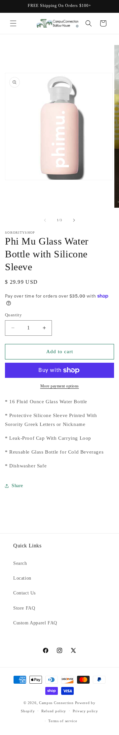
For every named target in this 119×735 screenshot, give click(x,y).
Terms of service (62, 721)
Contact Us (24, 593)
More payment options (59, 386)
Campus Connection (56, 703)
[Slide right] (74, 220)
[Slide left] (45, 220)
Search (20, 563)
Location (22, 578)
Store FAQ (24, 608)
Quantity (13, 314)
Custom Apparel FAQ (35, 622)
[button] (13, 23)
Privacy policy (85, 711)
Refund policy (53, 711)
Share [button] (17, 485)
